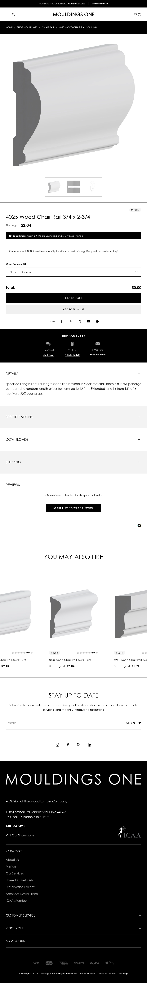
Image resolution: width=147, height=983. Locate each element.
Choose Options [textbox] (20, 272)
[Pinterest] (70, 321)
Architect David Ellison (22, 894)
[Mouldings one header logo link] (74, 14)
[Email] (88, 321)
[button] (73, 506)
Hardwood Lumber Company (45, 801)
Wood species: (14, 264)
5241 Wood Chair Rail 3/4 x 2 (67, 659)
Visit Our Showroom (20, 835)
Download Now (100, 3)
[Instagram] (57, 745)
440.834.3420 (72, 354)
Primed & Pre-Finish (19, 880)
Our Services (15, 873)
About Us (12, 860)
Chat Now (48, 354)
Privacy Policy (87, 973)
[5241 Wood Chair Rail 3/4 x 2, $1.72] (73, 614)
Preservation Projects (20, 887)
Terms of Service (107, 973)
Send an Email (97, 354)
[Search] (13, 14)
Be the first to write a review (73, 508)
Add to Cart (73, 298)
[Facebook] (61, 321)
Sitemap (123, 973)
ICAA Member (16, 901)
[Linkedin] (89, 745)
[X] (80, 321)
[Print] (97, 321)
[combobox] (73, 272)
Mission (11, 866)
